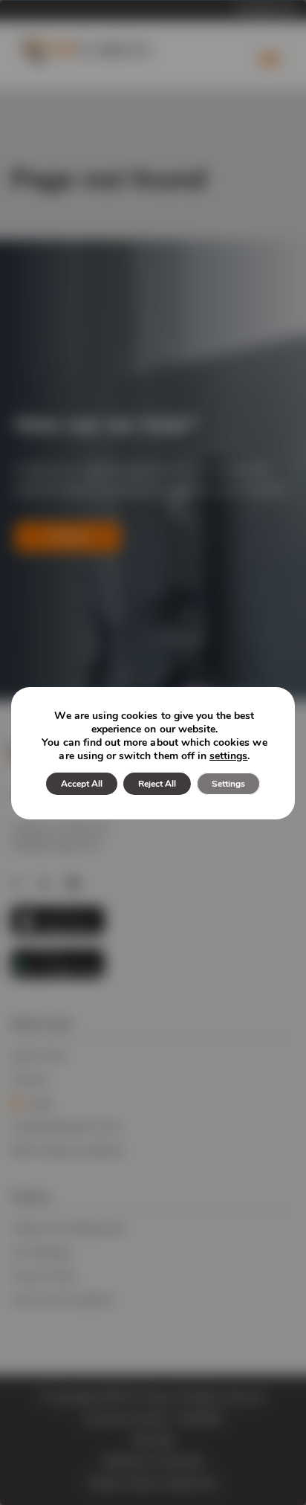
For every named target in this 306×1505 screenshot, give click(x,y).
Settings (228, 784)
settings (228, 756)
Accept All (81, 784)
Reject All (157, 784)
